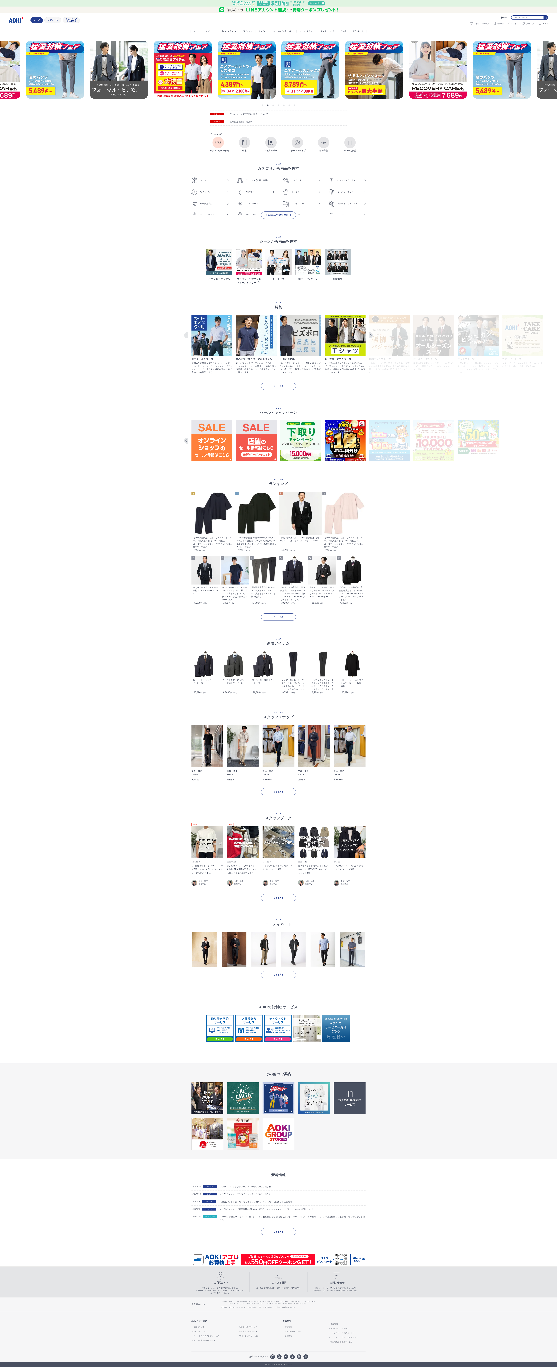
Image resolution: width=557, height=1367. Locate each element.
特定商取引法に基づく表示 (341, 1342)
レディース (52, 20)
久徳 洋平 (203, 881)
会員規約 (334, 1324)
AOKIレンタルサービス (248, 1336)
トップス (262, 31)
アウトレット (358, 31)
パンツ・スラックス (229, 31)
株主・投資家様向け (293, 1331)
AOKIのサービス (199, 1321)
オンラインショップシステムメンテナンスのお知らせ (245, 1186)
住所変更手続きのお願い (241, 121)
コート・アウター (307, 31)
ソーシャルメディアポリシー (342, 1333)
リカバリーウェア (327, 31)
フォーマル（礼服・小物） (282, 31)
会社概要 (288, 1327)
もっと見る (278, 386)
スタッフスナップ (481, 24)
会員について (198, 1327)
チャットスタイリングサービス (206, 1336)
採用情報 (288, 1336)
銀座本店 (202, 884)
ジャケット (210, 31)
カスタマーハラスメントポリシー (344, 1337)
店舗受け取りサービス (248, 1327)
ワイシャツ (247, 31)
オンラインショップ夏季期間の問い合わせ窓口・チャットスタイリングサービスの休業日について (267, 1209)
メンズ (37, 20)
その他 (343, 31)
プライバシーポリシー (339, 1328)
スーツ (196, 31)
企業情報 (287, 1321)
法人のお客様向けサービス (204, 1340)
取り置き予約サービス (248, 1331)
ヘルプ (505, 17)
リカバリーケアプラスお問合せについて (249, 114)
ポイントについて (200, 1331)
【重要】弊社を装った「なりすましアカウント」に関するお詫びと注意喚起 (256, 1202)
